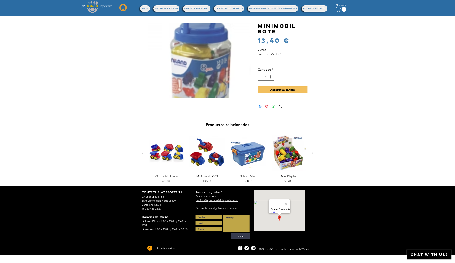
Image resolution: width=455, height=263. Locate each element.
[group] (227, 158)
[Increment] (271, 76)
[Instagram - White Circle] (253, 248)
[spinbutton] (266, 76)
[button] (341, 9)
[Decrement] (261, 76)
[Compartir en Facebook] (260, 106)
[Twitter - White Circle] (246, 248)
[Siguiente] (312, 153)
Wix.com (306, 249)
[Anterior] (142, 153)
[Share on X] (280, 106)
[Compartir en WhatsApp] (273, 106)
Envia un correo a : (206, 196)
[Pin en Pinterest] (267, 106)
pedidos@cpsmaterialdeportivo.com (217, 200)
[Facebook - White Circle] (240, 248)
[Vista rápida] (166, 153)
